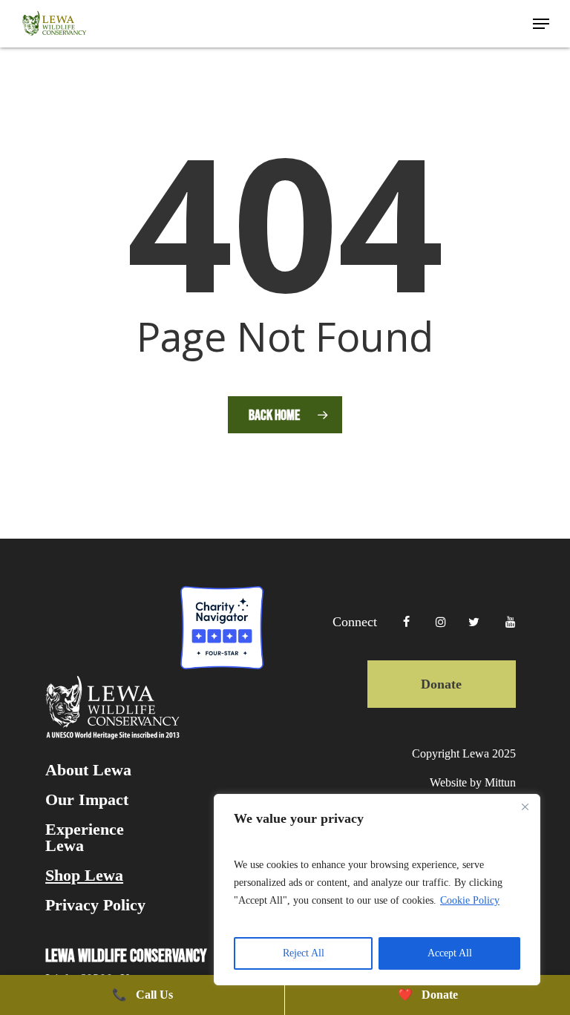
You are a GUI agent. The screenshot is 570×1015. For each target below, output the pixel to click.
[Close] (525, 806)
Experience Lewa (84, 837)
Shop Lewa (84, 875)
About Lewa (88, 770)
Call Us (142, 994)
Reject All (303, 953)
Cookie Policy (469, 900)
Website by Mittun (472, 782)
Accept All (450, 953)
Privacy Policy (95, 905)
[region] (377, 889)
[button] (541, 23)
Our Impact (86, 800)
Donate (441, 684)
